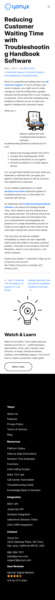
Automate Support (16, 72)
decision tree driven (14, 191)
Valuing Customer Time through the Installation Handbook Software (39, 283)
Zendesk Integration (18, 514)
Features (12, 419)
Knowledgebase (12, 75)
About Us (12, 413)
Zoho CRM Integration (20, 524)
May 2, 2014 (10, 68)
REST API (12, 503)
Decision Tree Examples (21, 458)
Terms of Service (17, 429)
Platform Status (16, 448)
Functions (12, 464)
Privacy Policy (15, 424)
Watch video (18, 366)
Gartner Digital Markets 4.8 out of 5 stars (20, 576)
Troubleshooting (29, 75)
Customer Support (35, 72)
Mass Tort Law (15, 474)
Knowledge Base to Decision (23, 490)
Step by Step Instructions (22, 453)
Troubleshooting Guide (20, 484)
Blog (9, 434)
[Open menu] (49, 6)
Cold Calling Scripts (18, 469)
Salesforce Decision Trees (22, 519)
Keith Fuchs (29, 68)
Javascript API (15, 509)
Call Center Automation (20, 479)
